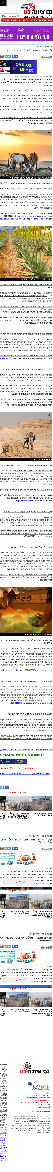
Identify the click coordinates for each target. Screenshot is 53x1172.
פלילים (4, 1067)
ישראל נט (3, 1135)
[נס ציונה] (36, 17)
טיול (46, 966)
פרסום (4, 1144)
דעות (5, 1094)
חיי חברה (15, 20)
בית (50, 20)
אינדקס (4, 1102)
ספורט (34, 20)
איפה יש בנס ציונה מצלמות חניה (17, 768)
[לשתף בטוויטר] (7, 57)
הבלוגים (4, 1119)
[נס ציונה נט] (35, 1076)
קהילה (25, 20)
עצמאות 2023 (43, 76)
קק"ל (46, 868)
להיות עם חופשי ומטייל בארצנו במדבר (25, 76)
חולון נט (4, 1142)
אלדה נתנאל (24, 1102)
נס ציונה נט (46, 46)
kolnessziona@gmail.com (37, 1098)
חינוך (5, 1072)
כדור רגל (4, 1077)
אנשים (6, 20)
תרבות (5, 1085)
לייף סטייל (34, 46)
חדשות (42, 20)
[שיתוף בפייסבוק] (14, 57)
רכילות (5, 1080)
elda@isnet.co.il (44, 1107)
